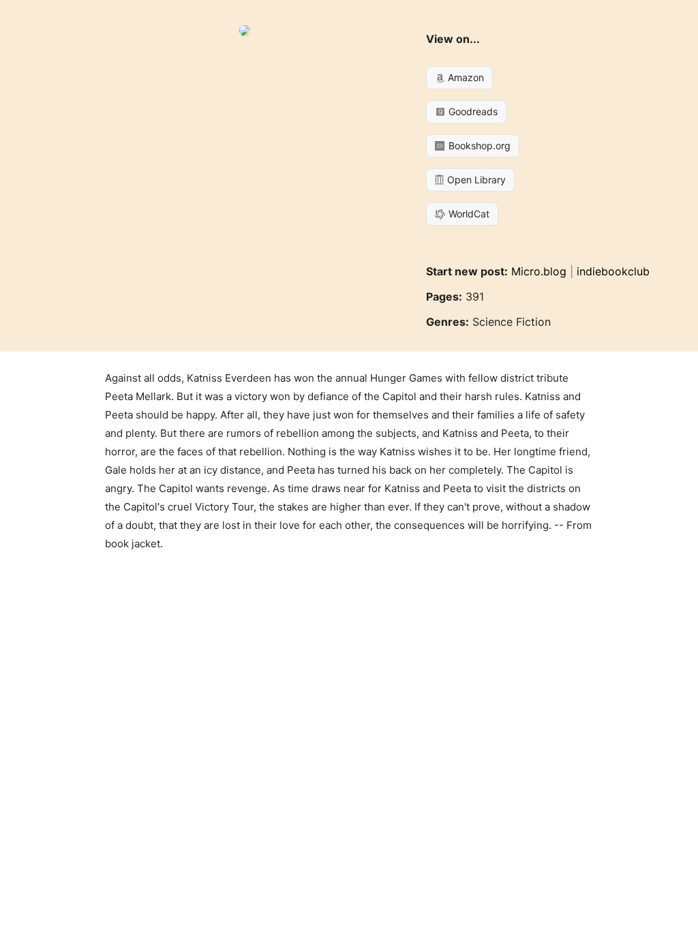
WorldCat (467, 213)
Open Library (475, 179)
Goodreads (472, 111)
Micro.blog (538, 271)
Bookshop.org (478, 145)
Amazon (464, 77)
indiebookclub (613, 271)
